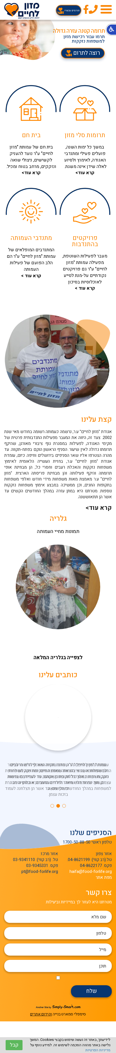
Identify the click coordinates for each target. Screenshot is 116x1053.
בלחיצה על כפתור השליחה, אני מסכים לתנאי (58, 977)
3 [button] (52, 806)
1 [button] (64, 806)
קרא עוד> (98, 508)
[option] (58, 39)
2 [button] (58, 806)
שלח (91, 991)
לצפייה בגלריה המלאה (58, 657)
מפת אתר (104, 877)
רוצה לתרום (86, 53)
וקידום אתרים (41, 1014)
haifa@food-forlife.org (91, 871)
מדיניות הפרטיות (97, 1050)
